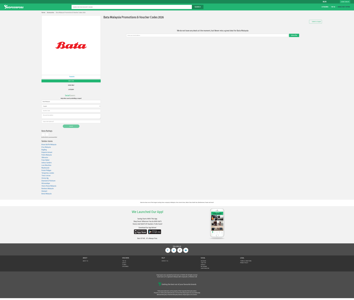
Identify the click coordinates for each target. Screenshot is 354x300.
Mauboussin (45, 168)
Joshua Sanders (46, 163)
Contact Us (165, 261)
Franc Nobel (45, 160)
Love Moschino (46, 165)
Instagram (185, 250)
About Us (85, 261)
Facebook (167, 250)
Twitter (173, 250)
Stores (124, 264)
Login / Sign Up (345, 1)
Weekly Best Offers (344, 7)
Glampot (44, 191)
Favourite (71, 76)
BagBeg (44, 150)
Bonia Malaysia (46, 194)
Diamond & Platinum (48, 181)
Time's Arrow (45, 176)
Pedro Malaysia (46, 155)
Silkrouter (44, 157)
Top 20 (333, 7)
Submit (71, 126)
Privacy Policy (244, 262)
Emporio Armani (46, 152)
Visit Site (71, 81)
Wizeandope (45, 183)
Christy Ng (45, 178)
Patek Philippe (46, 170)
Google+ (179, 250)
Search (198, 7)
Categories (325, 7)
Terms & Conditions (245, 261)
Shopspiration (205, 268)
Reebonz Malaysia (47, 189)
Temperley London (47, 173)
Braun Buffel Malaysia (48, 145)
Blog (324, 2)
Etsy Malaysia (46, 147)
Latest (124, 262)
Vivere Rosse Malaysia (48, 186)
